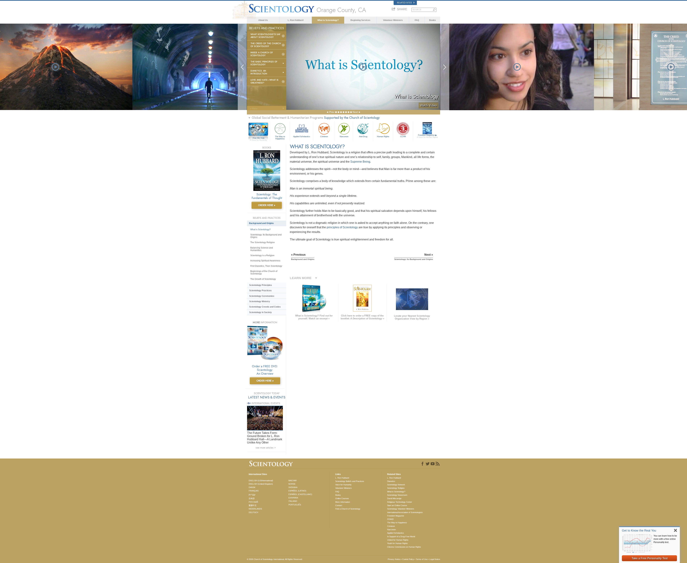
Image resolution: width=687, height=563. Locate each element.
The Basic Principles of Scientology (263, 63)
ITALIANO (292, 501)
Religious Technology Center (399, 502)
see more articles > (266, 447)
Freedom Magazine (427, 136)
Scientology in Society (260, 312)
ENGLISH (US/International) (261, 480)
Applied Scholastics (301, 136)
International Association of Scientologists (405, 512)
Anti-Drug (363, 136)
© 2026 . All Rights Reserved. (275, 559)
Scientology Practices (260, 290)
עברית (252, 494)
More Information (342, 502)
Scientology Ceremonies (261, 296)
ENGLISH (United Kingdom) (261, 484)
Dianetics (391, 481)
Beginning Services (360, 20)
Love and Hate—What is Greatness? (264, 81)
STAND (390, 519)
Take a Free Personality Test (649, 558)
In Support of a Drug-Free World (401, 536)
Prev (331, 112)
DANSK (252, 487)
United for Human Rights (397, 540)
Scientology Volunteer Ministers (400, 509)
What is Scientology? (328, 20)
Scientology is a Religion (262, 255)
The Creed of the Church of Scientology (265, 45)
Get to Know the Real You (639, 530)
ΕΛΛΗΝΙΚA (293, 498)
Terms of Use (422, 559)
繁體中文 (253, 505)
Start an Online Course (397, 505)
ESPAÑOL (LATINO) (297, 491)
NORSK (291, 484)
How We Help (258, 138)
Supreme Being (360, 161)
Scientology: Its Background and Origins (266, 235)
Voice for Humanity (343, 485)
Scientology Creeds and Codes (265, 307)
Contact (338, 505)
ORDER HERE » (266, 205)
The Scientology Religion (262, 242)
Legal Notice (434, 559)
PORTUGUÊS (294, 505)
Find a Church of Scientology (347, 509)
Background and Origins (261, 223)
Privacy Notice (394, 559)
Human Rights (383, 136)
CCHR (403, 136)
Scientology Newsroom (397, 495)
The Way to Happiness (280, 137)
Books (432, 20)
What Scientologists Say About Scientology (265, 36)
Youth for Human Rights (397, 543)
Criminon (324, 136)
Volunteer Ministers (393, 20)
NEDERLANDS (255, 509)
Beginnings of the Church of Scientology (263, 272)
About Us (263, 20)
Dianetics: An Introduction (258, 72)
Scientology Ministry (259, 301)
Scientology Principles (260, 285)
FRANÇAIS (254, 491)
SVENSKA (292, 487)
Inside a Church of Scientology (261, 54)
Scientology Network (396, 485)
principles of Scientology (342, 227)
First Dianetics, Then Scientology (266, 266)
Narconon (344, 136)
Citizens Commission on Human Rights (404, 547)
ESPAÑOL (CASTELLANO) (300, 494)
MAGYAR (292, 480)
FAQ (417, 20)
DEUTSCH (253, 512)
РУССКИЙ (253, 502)
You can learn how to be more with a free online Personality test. (665, 539)
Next (355, 112)
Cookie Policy (408, 559)
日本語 (252, 498)
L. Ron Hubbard (295, 20)
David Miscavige (394, 498)
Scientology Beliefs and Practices (349, 481)
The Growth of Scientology (263, 279)
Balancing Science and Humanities (261, 249)
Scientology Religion (396, 488)
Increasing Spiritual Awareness (265, 260)
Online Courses (342, 498)
